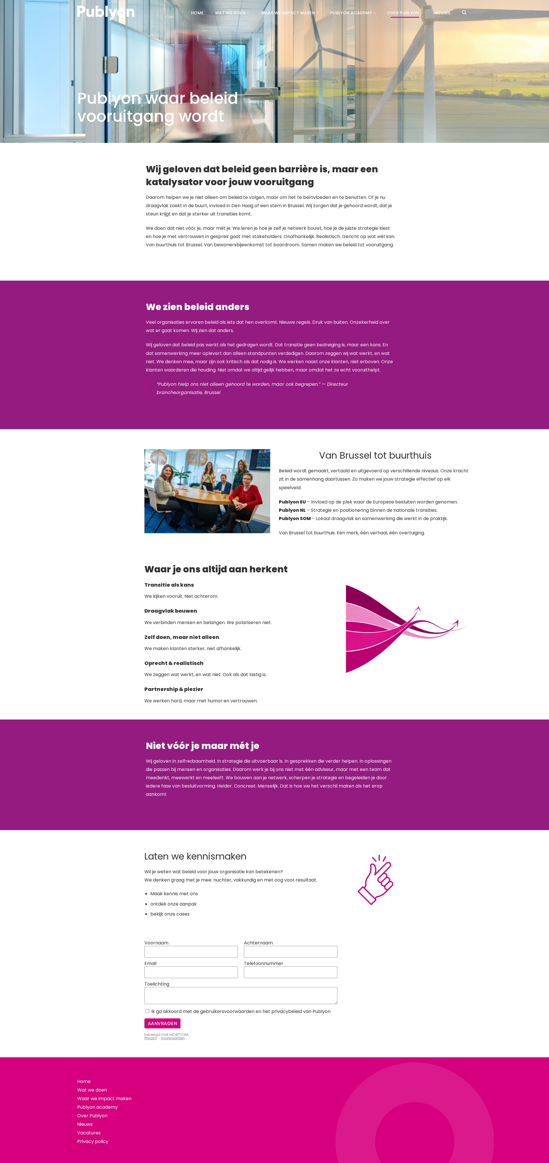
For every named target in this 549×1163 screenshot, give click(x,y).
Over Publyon (403, 13)
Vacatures (89, 1133)
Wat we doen (230, 13)
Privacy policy (92, 1141)
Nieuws (442, 13)
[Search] (464, 12)
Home (197, 13)
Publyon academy (351, 13)
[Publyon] (105, 13)
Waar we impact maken (288, 13)
